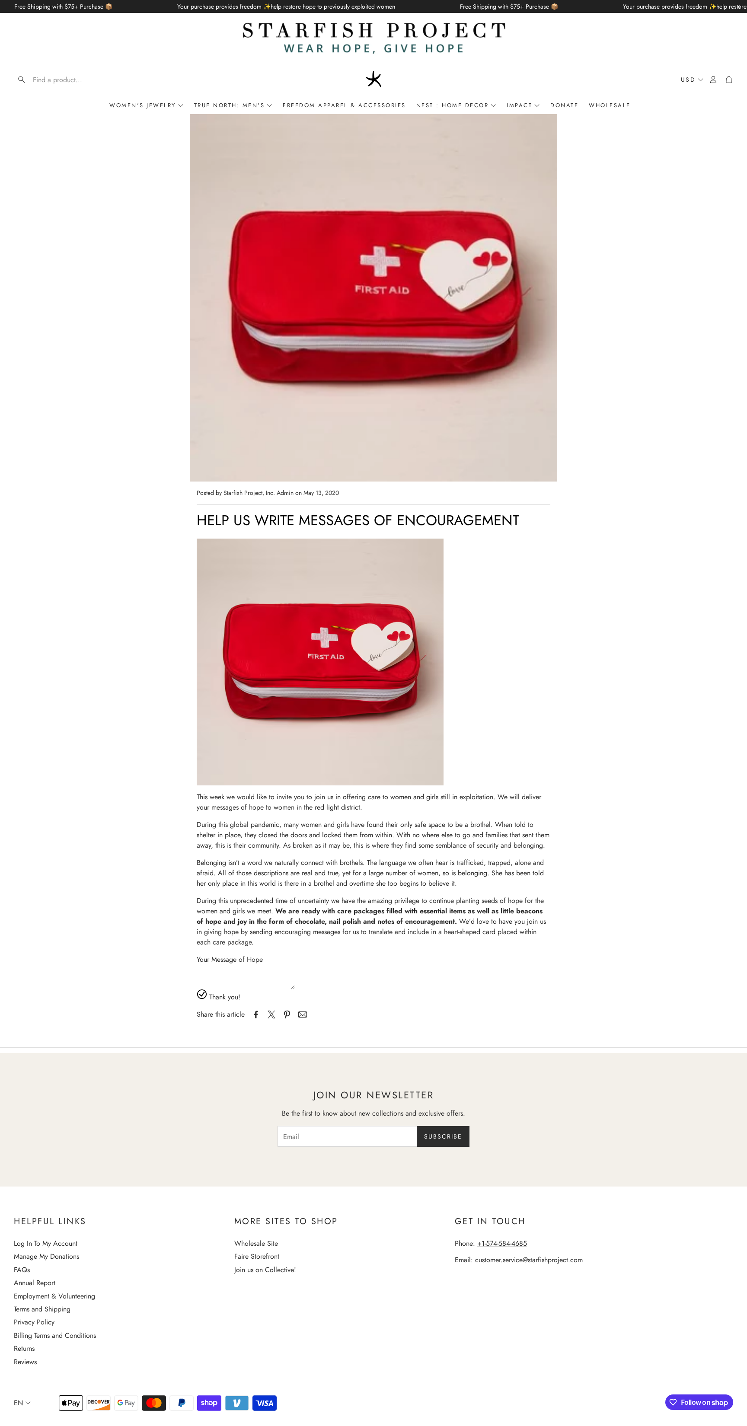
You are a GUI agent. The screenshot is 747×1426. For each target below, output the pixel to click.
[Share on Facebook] (256, 1014)
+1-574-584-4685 (502, 1243)
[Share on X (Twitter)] (271, 1014)
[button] (69, 79)
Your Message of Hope (230, 959)
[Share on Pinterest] (287, 1014)
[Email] (302, 1014)
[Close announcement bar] (738, 6)
